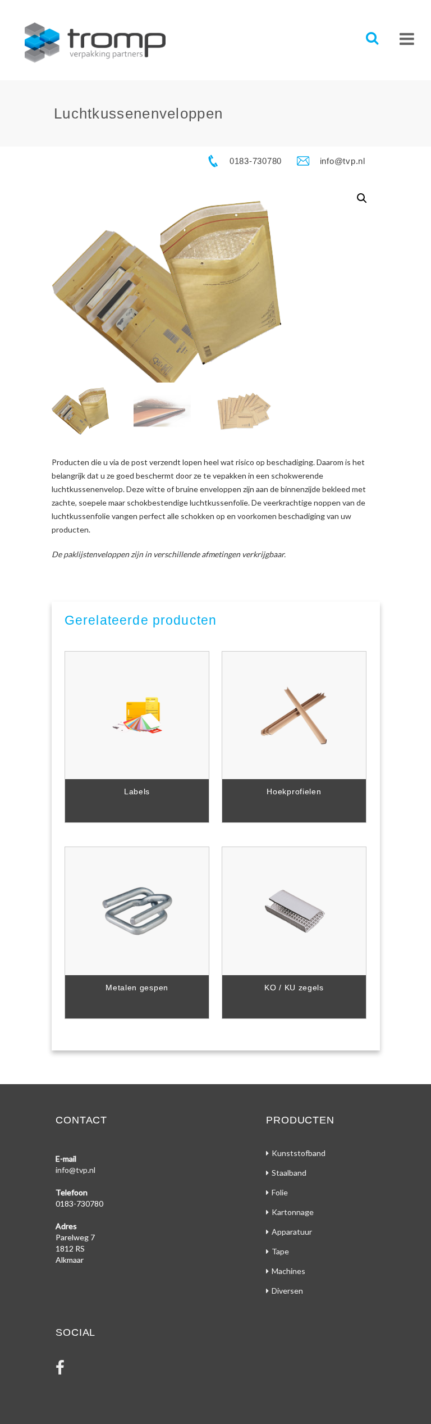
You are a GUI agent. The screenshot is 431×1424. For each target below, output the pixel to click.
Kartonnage (293, 1212)
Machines (288, 1271)
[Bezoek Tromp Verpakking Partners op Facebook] (60, 1370)
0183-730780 (256, 161)
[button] (362, 198)
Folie (280, 1192)
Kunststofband (298, 1153)
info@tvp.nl (342, 161)
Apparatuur (292, 1231)
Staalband (289, 1172)
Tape (280, 1251)
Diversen (287, 1290)
